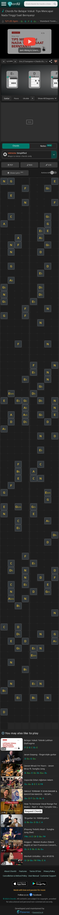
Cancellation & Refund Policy (15, 876)
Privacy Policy (49, 871)
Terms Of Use (35, 871)
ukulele (26, 98)
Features (23, 871)
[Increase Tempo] (15, 61)
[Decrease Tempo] (3, 61)
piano (16, 98)
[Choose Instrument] (32, 98)
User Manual (33, 876)
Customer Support (48, 876)
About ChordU (10, 871)
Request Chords (33, 811)
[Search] (54, 4)
